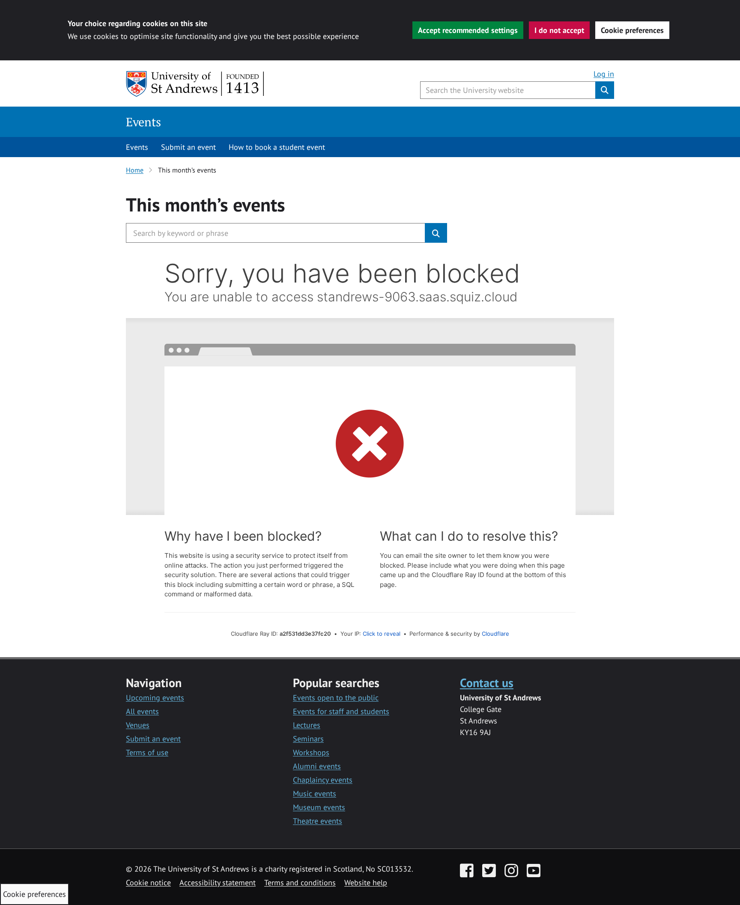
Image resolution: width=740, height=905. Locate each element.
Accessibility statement (217, 882)
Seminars (308, 739)
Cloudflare (495, 633)
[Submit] (436, 233)
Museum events (319, 807)
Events (143, 122)
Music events (314, 793)
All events (142, 711)
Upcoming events (155, 698)
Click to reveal (381, 633)
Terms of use (147, 752)
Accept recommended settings (468, 30)
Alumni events (317, 766)
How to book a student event (277, 147)
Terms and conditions (300, 882)
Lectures (306, 725)
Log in (604, 74)
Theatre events (317, 821)
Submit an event (188, 147)
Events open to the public (336, 698)
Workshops (311, 752)
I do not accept (559, 30)
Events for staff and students (341, 711)
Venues (137, 725)
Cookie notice (148, 882)
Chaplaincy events (322, 780)
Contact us (486, 683)
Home (134, 170)
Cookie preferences (632, 30)
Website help (365, 882)
